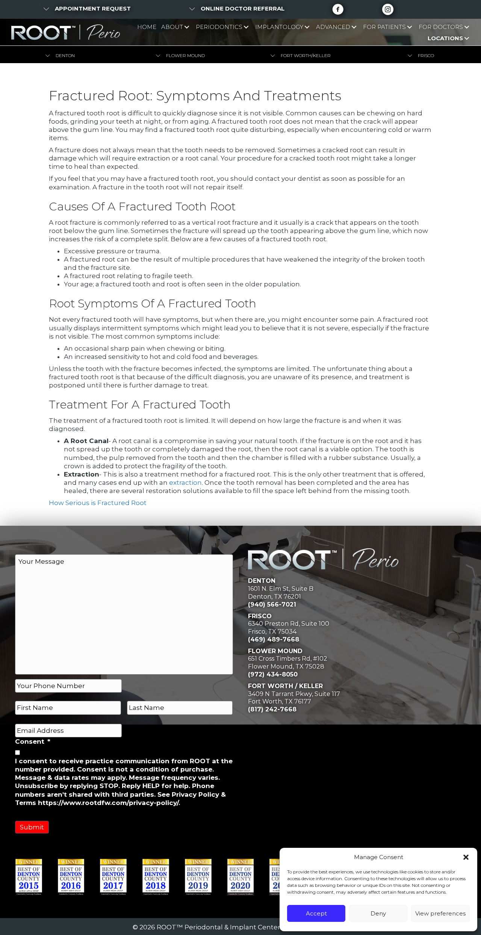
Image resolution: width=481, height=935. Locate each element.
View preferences (440, 913)
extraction (185, 482)
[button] (466, 857)
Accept (316, 913)
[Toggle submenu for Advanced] (354, 27)
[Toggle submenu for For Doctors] (466, 27)
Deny (378, 913)
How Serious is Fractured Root (98, 503)
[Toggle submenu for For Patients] (409, 27)
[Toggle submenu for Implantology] (307, 27)
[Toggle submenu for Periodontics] (246, 27)
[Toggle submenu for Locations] (466, 38)
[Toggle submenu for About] (187, 27)
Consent (32, 741)
